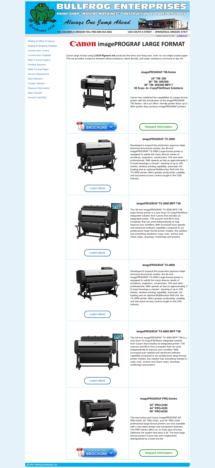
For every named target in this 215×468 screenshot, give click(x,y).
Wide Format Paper (38, 69)
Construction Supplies (39, 55)
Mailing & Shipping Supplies (42, 45)
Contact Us (182, 36)
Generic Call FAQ (37, 97)
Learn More (97, 188)
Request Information (39, 88)
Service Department (38, 74)
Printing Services (37, 64)
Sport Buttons (35, 78)
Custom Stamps (36, 83)
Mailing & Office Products (41, 41)
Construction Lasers (38, 50)
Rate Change (35, 92)
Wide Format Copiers (39, 60)
